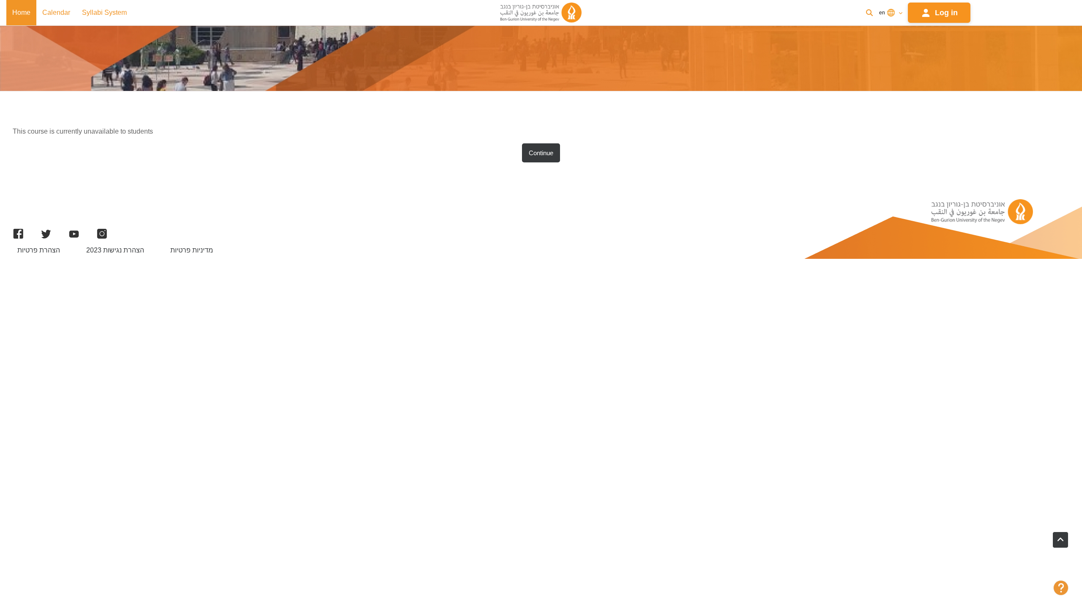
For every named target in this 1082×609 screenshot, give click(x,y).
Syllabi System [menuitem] (104, 12)
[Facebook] (18, 233)
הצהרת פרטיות (38, 250)
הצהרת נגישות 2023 (115, 250)
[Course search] (869, 12)
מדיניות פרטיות (191, 250)
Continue (541, 152)
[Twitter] (46, 233)
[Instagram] (101, 233)
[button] (1060, 540)
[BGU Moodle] (541, 12)
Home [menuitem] (21, 12)
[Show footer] (1060, 587)
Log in (946, 12)
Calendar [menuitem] (56, 12)
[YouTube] (74, 233)
